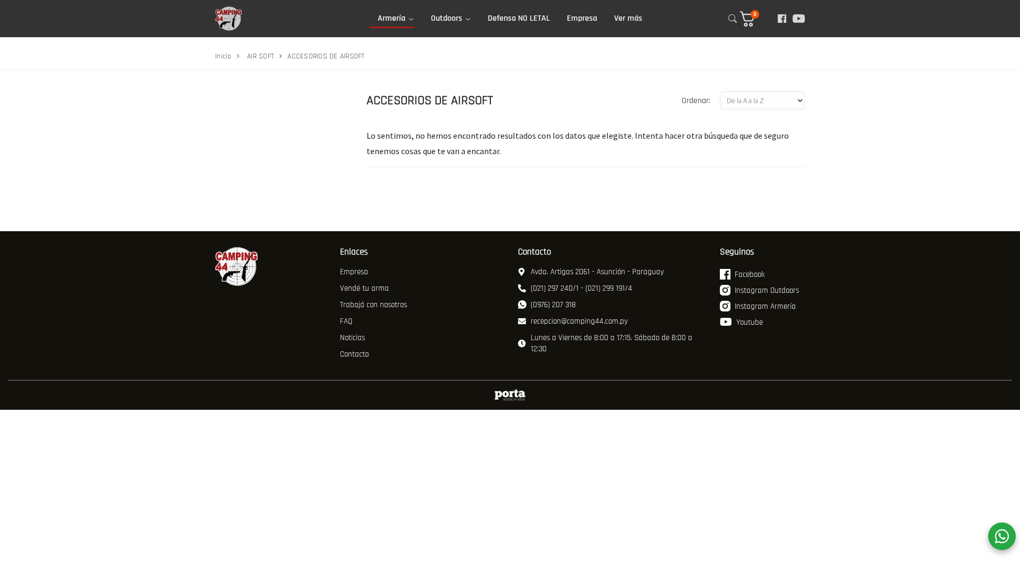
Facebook (749, 274)
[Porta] (510, 395)
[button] (754, 19)
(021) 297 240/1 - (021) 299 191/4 (581, 288)
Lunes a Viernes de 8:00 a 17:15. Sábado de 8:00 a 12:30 (611, 343)
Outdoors (446, 18)
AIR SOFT (260, 56)
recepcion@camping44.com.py (579, 321)
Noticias (352, 338)
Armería (391, 18)
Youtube (749, 322)
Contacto (354, 354)
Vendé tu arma (364, 288)
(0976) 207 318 (553, 305)
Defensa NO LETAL (519, 18)
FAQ (346, 321)
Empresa (582, 18)
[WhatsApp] (1002, 536)
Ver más (628, 18)
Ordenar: (696, 100)
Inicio (223, 56)
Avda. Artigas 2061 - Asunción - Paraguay (597, 272)
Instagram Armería (765, 306)
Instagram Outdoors (767, 290)
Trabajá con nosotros (373, 305)
